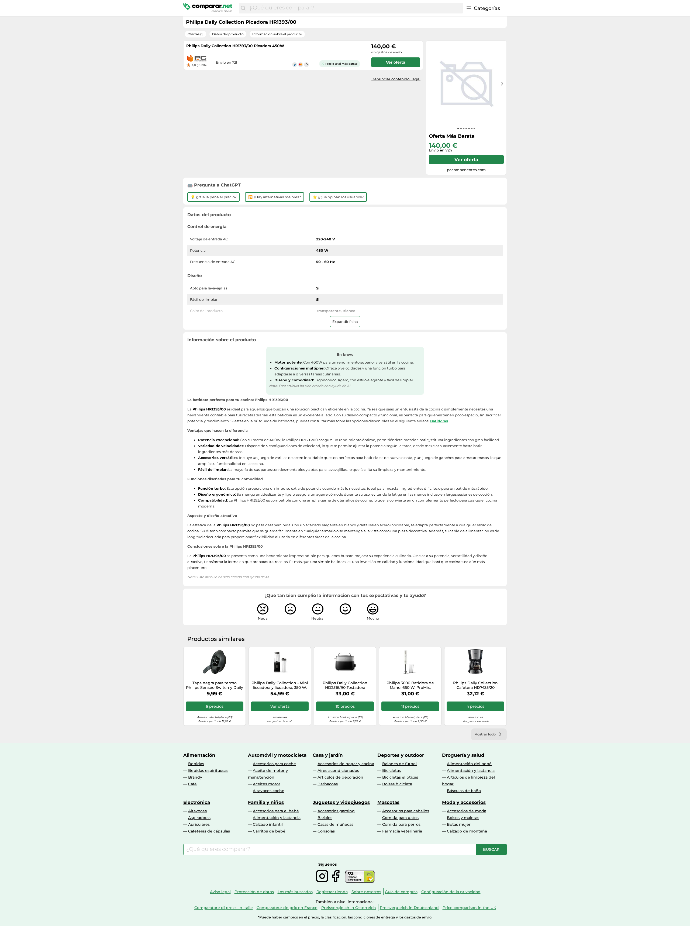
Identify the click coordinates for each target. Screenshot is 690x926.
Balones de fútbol (399, 763)
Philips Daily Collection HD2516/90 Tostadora (345, 685)
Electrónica (196, 802)
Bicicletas (391, 770)
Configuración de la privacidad (451, 891)
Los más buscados (295, 891)
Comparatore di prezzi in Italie (223, 907)
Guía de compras (401, 891)
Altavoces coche (268, 790)
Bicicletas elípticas (400, 777)
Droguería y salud (463, 755)
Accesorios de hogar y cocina (346, 763)
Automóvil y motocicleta (277, 755)
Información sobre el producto (277, 34)
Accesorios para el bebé (276, 810)
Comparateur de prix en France (287, 907)
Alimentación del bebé (469, 763)
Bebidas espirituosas (208, 770)
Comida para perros (401, 824)
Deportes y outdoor (400, 755)
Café (192, 784)
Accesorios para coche (274, 763)
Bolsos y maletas (463, 817)
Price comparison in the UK (469, 907)
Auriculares (199, 824)
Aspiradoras (199, 817)
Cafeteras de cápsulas (209, 831)
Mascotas (388, 802)
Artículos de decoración (340, 777)
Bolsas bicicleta (397, 784)
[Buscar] (243, 8)
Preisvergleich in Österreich (348, 907)
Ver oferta (466, 159)
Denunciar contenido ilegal (395, 79)
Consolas (326, 831)
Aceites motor (266, 784)
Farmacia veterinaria (402, 831)
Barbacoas (328, 784)
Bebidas (196, 763)
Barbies (325, 817)
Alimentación (199, 755)
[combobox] (355, 8)
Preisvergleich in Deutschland (409, 907)
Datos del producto (228, 34)
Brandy (195, 777)
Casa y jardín (328, 755)
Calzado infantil (268, 824)
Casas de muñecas (335, 824)
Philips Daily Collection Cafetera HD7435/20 (475, 685)
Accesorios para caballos (405, 810)
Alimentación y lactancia (471, 770)
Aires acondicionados (338, 770)
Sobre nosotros (366, 891)
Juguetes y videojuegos (341, 802)
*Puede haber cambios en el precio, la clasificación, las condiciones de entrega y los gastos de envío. (345, 917)
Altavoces (197, 810)
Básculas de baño (464, 790)
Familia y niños (266, 802)
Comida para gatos (400, 817)
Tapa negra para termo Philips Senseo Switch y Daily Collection (214, 685)
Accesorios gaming (336, 810)
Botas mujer (459, 824)
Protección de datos (254, 891)
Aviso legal (220, 891)
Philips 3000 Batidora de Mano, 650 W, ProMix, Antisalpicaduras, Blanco (410, 685)
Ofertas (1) (195, 34)
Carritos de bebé (269, 831)
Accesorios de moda (466, 810)
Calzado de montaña (467, 831)
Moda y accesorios (464, 802)
